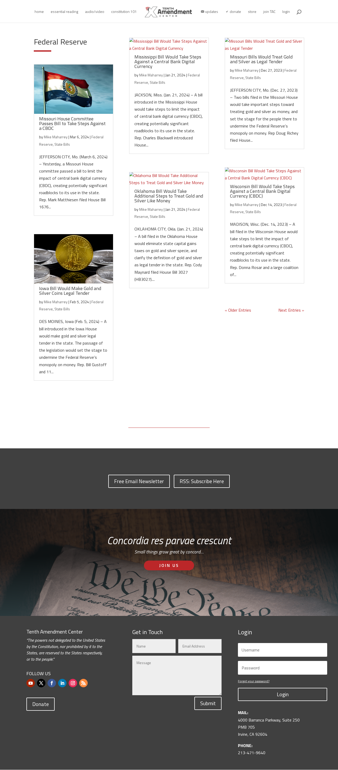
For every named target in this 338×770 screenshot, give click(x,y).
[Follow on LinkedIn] (62, 683)
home (39, 12)
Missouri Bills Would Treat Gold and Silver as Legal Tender (261, 59)
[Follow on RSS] (83, 683)
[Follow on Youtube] (30, 683)
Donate (40, 704)
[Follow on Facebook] (52, 683)
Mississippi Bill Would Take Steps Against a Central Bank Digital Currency (167, 61)
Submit (208, 703)
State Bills (62, 144)
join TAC (269, 12)
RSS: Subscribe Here (202, 481)
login (286, 12)
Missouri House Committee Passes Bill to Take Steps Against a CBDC (72, 123)
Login (283, 694)
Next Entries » (291, 310)
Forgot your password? (253, 681)
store (252, 12)
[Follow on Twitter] (41, 683)
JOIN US (169, 565)
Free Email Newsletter (139, 481)
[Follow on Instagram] (73, 683)
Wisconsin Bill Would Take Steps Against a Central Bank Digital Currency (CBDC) (262, 191)
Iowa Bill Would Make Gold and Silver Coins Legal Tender (70, 291)
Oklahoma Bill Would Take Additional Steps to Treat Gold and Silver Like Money (168, 196)
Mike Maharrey (56, 137)
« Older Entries (238, 310)
